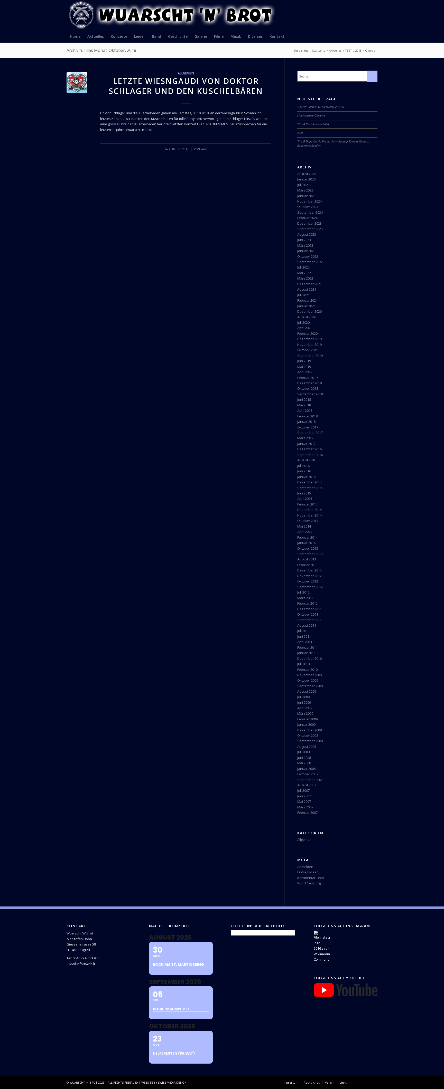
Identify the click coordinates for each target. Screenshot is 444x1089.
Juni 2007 (304, 796)
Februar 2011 (307, 647)
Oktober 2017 (307, 427)
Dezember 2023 (309, 223)
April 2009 (304, 708)
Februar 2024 (307, 217)
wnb (204, 149)
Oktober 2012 (307, 581)
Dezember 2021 (309, 284)
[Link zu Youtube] (373, 1082)
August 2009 (306, 691)
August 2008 (306, 746)
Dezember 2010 (309, 658)
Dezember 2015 (309, 482)
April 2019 (304, 372)
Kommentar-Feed (310, 877)
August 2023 (306, 234)
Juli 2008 (303, 752)
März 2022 (305, 278)
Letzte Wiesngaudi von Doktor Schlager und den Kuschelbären (186, 86)
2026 (300, 133)
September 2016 (310, 454)
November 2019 (309, 344)
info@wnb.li (86, 963)
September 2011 (310, 619)
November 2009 (309, 675)
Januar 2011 (306, 653)
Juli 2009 (303, 697)
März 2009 (305, 713)
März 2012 (305, 598)
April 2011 (304, 641)
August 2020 (306, 317)
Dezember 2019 (309, 339)
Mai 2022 (304, 273)
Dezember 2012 (309, 570)
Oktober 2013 (307, 548)
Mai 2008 (304, 763)
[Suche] (374, 36)
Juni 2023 (304, 239)
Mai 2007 (304, 801)
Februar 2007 (307, 812)
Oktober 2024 (307, 206)
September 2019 (310, 355)
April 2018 (304, 410)
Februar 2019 (307, 377)
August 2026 (306, 173)
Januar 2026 (306, 179)
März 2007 (305, 807)
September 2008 (310, 741)
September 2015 (310, 487)
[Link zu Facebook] (358, 1082)
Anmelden (305, 866)
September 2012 (310, 587)
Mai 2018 (304, 405)
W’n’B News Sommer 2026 (313, 124)
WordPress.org (309, 883)
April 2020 (304, 328)
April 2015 (304, 498)
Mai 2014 (304, 526)
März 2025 (305, 190)
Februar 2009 (307, 719)
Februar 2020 (307, 333)
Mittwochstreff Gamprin (311, 115)
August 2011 (306, 625)
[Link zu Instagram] (366, 1082)
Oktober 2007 (307, 774)
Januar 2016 (306, 476)
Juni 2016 (304, 471)
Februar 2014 (307, 537)
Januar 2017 (306, 443)
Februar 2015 (307, 504)
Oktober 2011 (307, 614)
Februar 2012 (307, 603)
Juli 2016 (303, 465)
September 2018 (310, 394)
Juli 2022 (303, 267)
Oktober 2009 (307, 680)
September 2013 (310, 553)
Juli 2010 (303, 664)
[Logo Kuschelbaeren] (77, 82)
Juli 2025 (303, 185)
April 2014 (304, 531)
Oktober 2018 (307, 388)
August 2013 (306, 559)
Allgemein (186, 73)
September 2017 (310, 432)
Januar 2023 (306, 251)
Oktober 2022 (307, 256)
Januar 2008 (306, 768)
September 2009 (310, 686)
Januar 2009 (306, 724)
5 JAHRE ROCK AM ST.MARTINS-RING (321, 107)
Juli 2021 (303, 295)
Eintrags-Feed (308, 872)
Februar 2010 (307, 669)
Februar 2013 (307, 564)
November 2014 (309, 515)
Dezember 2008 (309, 730)
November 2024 (309, 201)
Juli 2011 (303, 630)
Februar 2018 (307, 416)
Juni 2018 (304, 399)
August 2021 (306, 289)
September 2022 (310, 262)
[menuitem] (75, 36)
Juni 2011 (304, 636)
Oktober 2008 (307, 735)
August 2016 (306, 460)
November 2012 (309, 576)
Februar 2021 (307, 300)
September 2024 (310, 212)
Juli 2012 (303, 592)
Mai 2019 (304, 366)
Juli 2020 (303, 322)
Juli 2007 (303, 790)
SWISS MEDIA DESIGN (172, 1082)
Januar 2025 (306, 196)
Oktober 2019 (307, 350)
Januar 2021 (306, 306)
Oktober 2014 (307, 520)
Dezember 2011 (309, 609)
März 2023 (305, 245)
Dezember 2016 (309, 449)
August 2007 (306, 785)
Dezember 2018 (309, 383)
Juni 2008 (304, 757)
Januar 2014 (306, 542)
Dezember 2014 (309, 509)
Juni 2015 (304, 493)
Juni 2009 (304, 702)
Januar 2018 (306, 421)
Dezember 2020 (309, 311)
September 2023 (310, 228)
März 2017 (305, 438)
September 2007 (310, 779)
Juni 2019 (304, 361)
